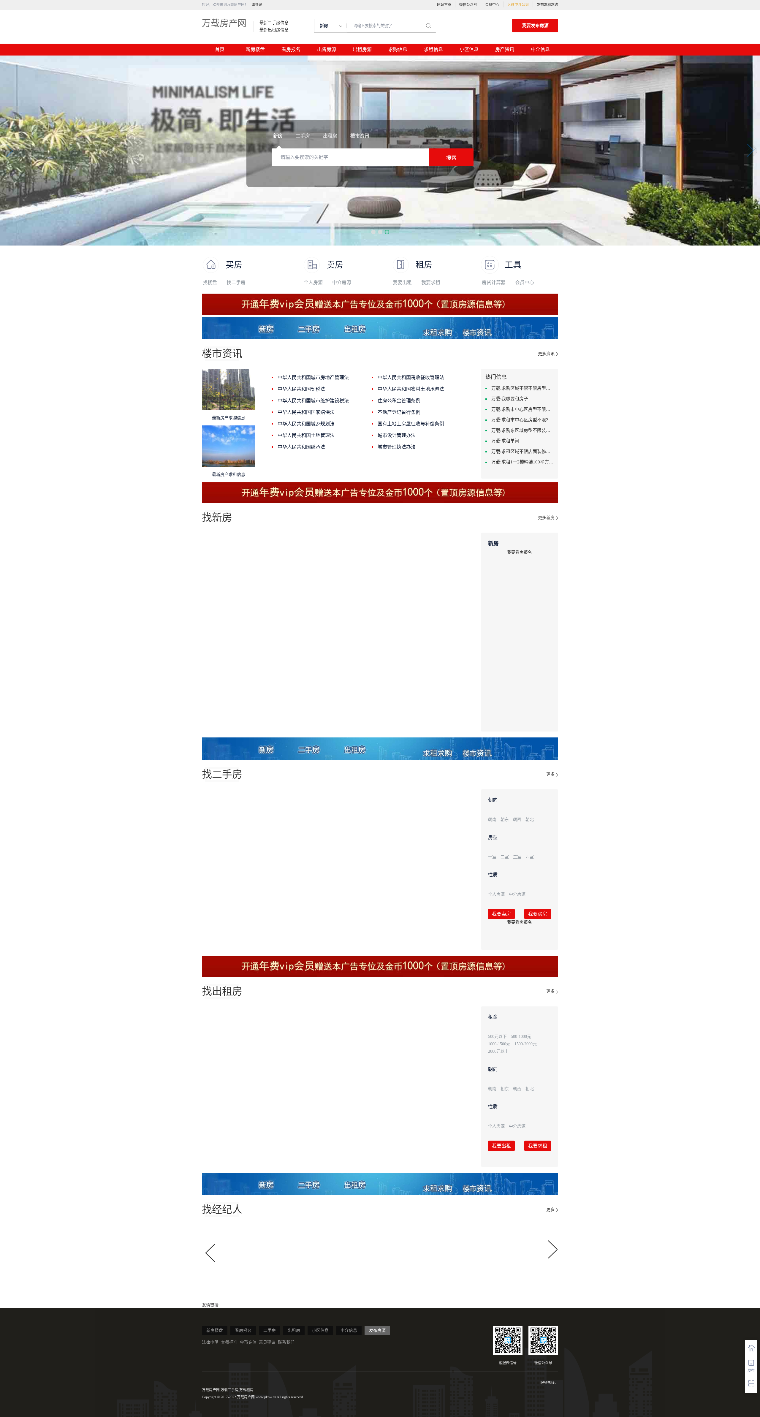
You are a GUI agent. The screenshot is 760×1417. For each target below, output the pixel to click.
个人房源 (313, 282)
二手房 (269, 1330)
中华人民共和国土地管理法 (306, 435)
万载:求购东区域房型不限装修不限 (522, 430)
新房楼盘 (255, 49)
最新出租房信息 (274, 30)
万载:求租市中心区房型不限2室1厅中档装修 (522, 419)
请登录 (256, 5)
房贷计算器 (494, 282)
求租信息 (433, 49)
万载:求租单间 (505, 440)
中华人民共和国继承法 (301, 446)
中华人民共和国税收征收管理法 (411, 377)
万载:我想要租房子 (509, 398)
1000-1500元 (499, 1044)
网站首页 (444, 5)
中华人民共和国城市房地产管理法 (313, 377)
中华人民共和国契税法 (301, 389)
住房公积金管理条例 (399, 400)
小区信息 (469, 49)
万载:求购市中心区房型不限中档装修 (522, 409)
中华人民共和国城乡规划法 (306, 423)
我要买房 (537, 913)
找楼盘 (210, 282)
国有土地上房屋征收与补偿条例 (411, 423)
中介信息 (540, 49)
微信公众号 (468, 5)
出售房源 (326, 49)
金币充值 (248, 1342)
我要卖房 (501, 913)
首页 (219, 49)
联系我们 (286, 1342)
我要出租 (402, 282)
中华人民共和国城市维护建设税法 (313, 400)
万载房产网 (224, 23)
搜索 (451, 158)
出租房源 (362, 49)
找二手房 (236, 282)
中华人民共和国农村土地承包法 (411, 389)
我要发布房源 (535, 25)
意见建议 (267, 1342)
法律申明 (210, 1342)
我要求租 (430, 282)
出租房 (294, 1330)
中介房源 (341, 282)
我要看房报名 (519, 552)
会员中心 (492, 5)
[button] (373, 232)
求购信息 (397, 49)
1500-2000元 (525, 1044)
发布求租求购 (547, 5)
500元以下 (497, 1036)
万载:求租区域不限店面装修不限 (522, 451)
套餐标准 (229, 1342)
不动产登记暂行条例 (399, 412)
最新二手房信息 (274, 23)
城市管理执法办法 (397, 446)
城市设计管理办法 (397, 435)
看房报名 (290, 49)
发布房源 (377, 1330)
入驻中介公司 (518, 5)
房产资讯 (504, 49)
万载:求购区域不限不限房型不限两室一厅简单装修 (522, 388)
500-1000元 (521, 1036)
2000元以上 (498, 1051)
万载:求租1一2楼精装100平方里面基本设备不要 (522, 462)
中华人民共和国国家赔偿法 (306, 412)
